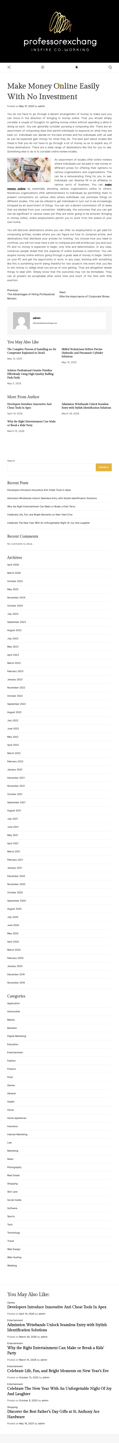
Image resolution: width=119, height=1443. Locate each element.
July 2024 (12, 613)
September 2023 (16, 622)
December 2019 (16, 974)
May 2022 (12, 736)
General (11, 1093)
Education (12, 1044)
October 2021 (14, 794)
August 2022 (14, 712)
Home (10, 1109)
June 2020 (13, 925)
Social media (14, 1199)
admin (41, 106)
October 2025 (15, 581)
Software (12, 1208)
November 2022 (16, 687)
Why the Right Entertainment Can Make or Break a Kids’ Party (41, 506)
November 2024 (16, 597)
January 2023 (14, 679)
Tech (9, 1224)
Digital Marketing (16, 1036)
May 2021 (12, 835)
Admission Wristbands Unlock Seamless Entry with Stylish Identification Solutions (52, 498)
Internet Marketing (17, 1134)
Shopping (12, 1183)
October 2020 (15, 892)
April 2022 (13, 744)
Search (11, 460)
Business (12, 1027)
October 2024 (15, 605)
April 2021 (12, 843)
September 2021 (16, 802)
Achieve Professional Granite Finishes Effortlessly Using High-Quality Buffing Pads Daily (30, 374)
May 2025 (12, 589)
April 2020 (13, 941)
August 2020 (14, 908)
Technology (13, 1232)
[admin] (21, 320)
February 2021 (15, 859)
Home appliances (16, 1118)
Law (9, 1142)
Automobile (13, 1011)
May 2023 (12, 646)
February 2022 (15, 761)
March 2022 (14, 753)
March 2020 (14, 949)
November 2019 (16, 982)
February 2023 (15, 671)
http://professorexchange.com (45, 323)
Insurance (12, 1126)
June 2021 (13, 826)
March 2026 (14, 572)
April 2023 (13, 654)
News (10, 1158)
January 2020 (14, 966)
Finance (11, 1068)
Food (10, 1077)
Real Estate (13, 1175)
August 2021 (14, 810)
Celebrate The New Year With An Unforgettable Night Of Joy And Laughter (48, 522)
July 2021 (12, 818)
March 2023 (14, 662)
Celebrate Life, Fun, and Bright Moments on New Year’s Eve (39, 514)
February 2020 (15, 958)
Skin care (12, 1191)
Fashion (11, 1060)
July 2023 (12, 638)
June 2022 (13, 728)
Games (11, 1085)
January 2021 (14, 867)
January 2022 (14, 769)
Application (13, 1003)
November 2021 (16, 785)
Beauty (11, 1019)
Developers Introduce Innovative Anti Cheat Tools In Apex (39, 489)
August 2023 (14, 630)
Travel (10, 1240)
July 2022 (12, 720)
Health (10, 1101)
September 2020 (16, 900)
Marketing (12, 1150)
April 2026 (13, 564)
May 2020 (12, 933)
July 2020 (12, 917)
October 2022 (15, 695)
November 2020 (16, 884)
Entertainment (15, 1052)
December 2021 (16, 777)
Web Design (13, 1249)
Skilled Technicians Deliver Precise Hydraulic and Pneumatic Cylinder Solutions (82, 353)
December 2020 (16, 876)
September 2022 (16, 703)
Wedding (12, 1265)
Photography (14, 1167)
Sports (11, 1216)
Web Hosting (14, 1257)
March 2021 (13, 851)
